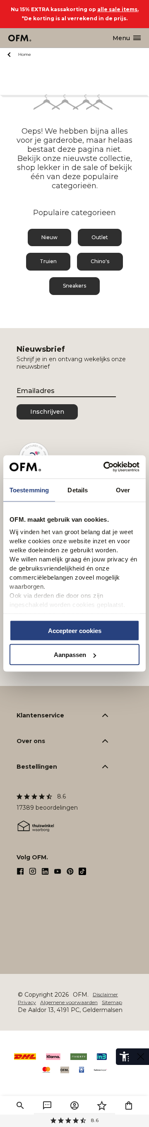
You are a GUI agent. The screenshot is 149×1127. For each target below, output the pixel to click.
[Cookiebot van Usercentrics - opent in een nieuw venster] (105, 467)
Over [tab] (123, 489)
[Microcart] (129, 1105)
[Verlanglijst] (102, 1105)
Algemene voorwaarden (69, 1002)
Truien (48, 261)
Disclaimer (105, 994)
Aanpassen (70, 654)
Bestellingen (37, 766)
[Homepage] (20, 38)
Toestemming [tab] (29, 489)
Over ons (31, 741)
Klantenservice (40, 715)
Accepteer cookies (74, 630)
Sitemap (112, 1002)
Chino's (100, 261)
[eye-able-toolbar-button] (124, 1056)
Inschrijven (47, 411)
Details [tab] (77, 489)
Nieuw (49, 237)
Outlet (99, 237)
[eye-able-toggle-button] (140, 1056)
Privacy (27, 1002)
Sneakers (74, 286)
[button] (20, 1105)
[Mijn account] (74, 1105)
